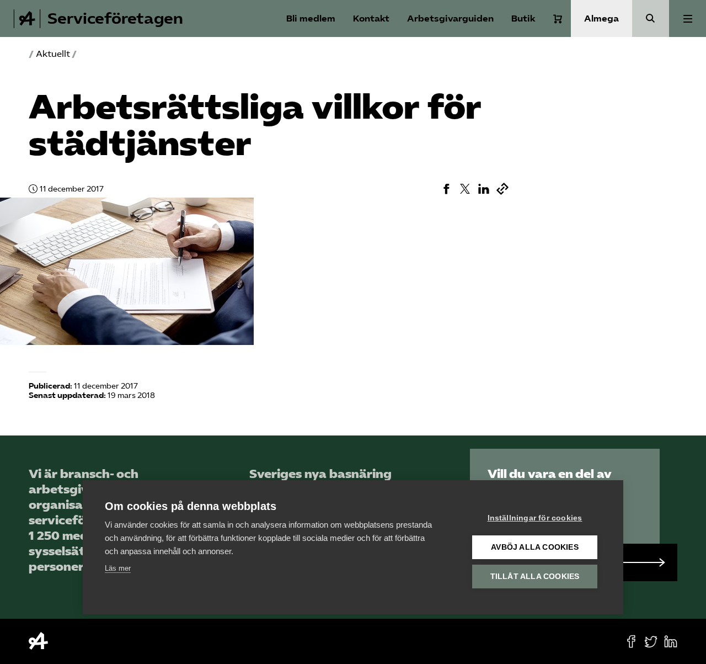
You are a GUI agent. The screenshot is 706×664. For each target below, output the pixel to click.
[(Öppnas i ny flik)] (446, 189)
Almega (601, 18)
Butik (523, 18)
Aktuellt (53, 54)
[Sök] (650, 18)
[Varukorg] (557, 18)
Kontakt (371, 18)
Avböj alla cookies (535, 547)
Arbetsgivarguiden (450, 18)
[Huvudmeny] (687, 18)
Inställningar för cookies (535, 518)
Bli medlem (310, 18)
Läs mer (118, 568)
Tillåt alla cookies (535, 576)
